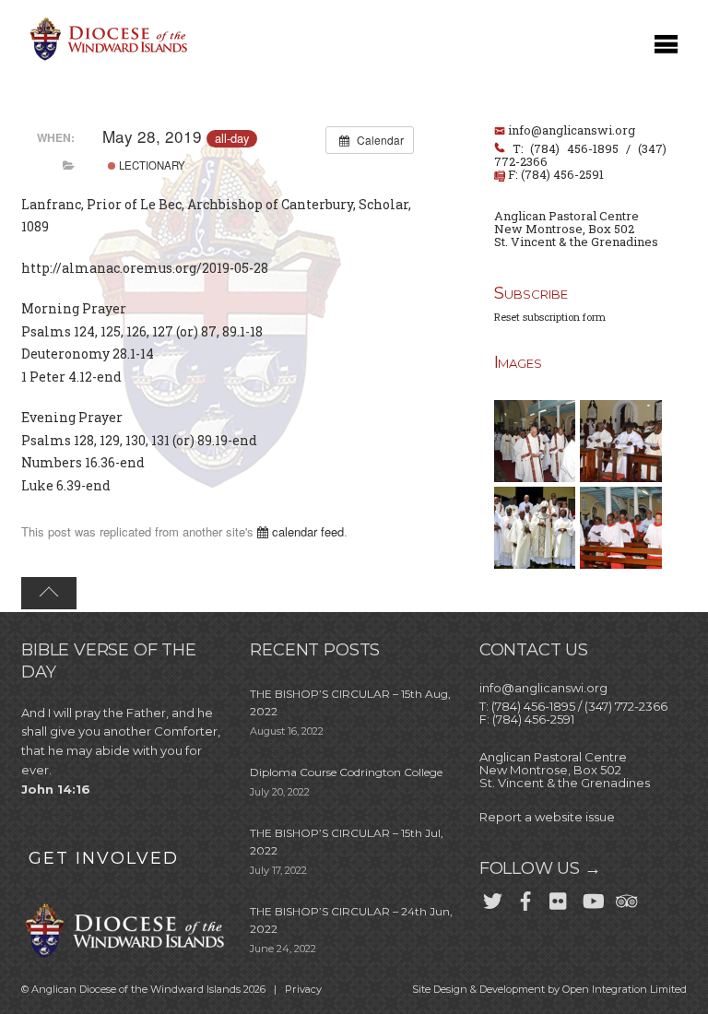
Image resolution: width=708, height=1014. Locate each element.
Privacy (303, 989)
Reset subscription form (550, 317)
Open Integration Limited (624, 989)
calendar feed (306, 531)
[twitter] (492, 897)
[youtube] (592, 897)
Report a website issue (547, 816)
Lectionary (150, 165)
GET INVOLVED (104, 858)
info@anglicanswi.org (571, 130)
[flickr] (559, 897)
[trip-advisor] (625, 897)
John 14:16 (55, 789)
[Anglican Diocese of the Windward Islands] (106, 58)
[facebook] (525, 897)
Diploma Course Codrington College (346, 772)
